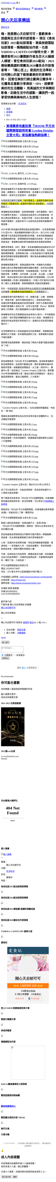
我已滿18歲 (6, 1177)
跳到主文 (5, 27)
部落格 (9, 112)
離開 (15, 1177)
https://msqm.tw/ (18, 580)
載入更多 (5, 642)
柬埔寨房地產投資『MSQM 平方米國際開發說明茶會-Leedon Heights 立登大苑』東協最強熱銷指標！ (30, 130)
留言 (32, 622)
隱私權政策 (46, 1143)
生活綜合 (22, 104)
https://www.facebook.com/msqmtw (35, 577)
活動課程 (21, 633)
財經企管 (21, 630)
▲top (3, 637)
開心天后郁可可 (8, 608)
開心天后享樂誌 (15, 20)
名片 (8, 115)
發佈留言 (5, 658)
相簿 (8, 109)
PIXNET (12, 1143)
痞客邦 (26, 622)
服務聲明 (28, 1146)
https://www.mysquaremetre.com (26, 583)
